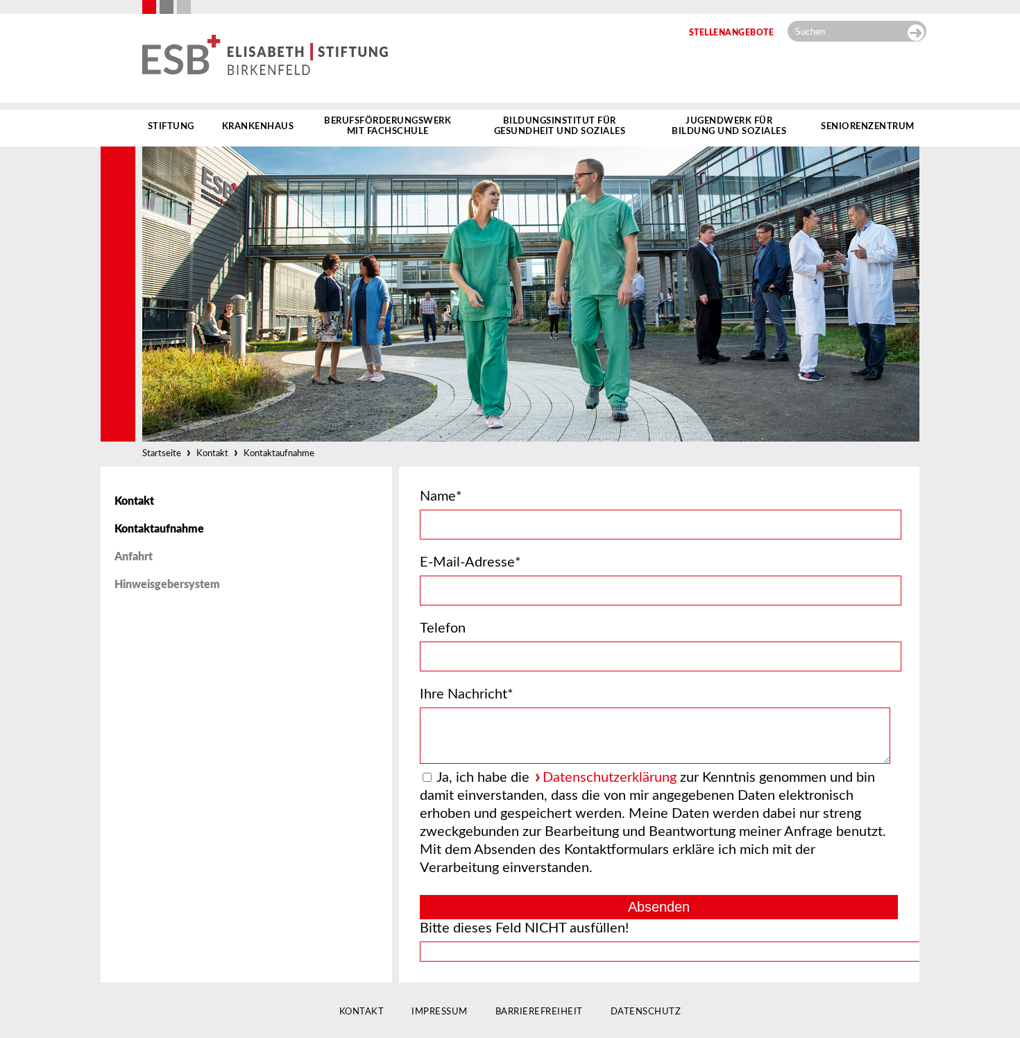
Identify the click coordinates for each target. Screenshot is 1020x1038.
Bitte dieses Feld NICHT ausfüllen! (524, 928)
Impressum (439, 1011)
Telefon (443, 628)
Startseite (161, 453)
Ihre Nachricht (466, 694)
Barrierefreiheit (539, 1011)
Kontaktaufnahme (279, 453)
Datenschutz (646, 1011)
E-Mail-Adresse (470, 562)
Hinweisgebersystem (167, 584)
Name (441, 496)
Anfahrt (133, 556)
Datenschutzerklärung (610, 778)
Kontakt (212, 453)
